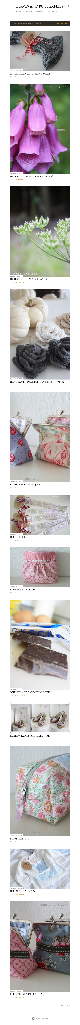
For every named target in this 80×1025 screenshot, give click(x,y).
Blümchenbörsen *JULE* (25, 484)
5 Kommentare (19, 540)
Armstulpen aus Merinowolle (30, 73)
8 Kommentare (19, 488)
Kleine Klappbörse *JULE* (26, 994)
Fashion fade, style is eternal (30, 735)
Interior (26, 11)
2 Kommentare (19, 593)
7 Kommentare (19, 894)
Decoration (36, 11)
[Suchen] (69, 6)
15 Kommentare (19, 77)
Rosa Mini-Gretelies (23, 589)
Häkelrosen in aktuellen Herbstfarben (37, 381)
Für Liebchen (19, 537)
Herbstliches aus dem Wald (28, 279)
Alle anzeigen (62, 23)
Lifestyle (47, 11)
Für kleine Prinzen (22, 891)
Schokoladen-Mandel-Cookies (30, 692)
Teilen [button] (11, 77)
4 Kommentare (19, 179)
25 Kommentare (20, 385)
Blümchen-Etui (20, 838)
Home (18, 11)
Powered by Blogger (42, 1018)
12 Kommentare (19, 282)
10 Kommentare (20, 695)
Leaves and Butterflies (39, 6)
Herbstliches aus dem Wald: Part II (33, 176)
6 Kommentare (19, 842)
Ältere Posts (64, 1006)
